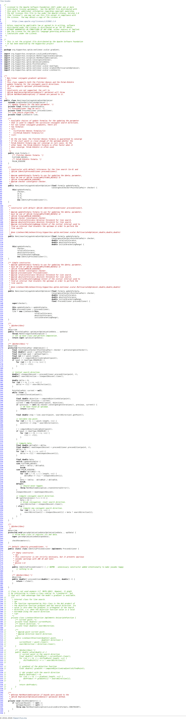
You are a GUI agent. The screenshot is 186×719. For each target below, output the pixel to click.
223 (1, 455)
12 (1, 27)
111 (1, 228)
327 (1, 666)
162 (1, 332)
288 (1, 587)
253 (1, 516)
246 (1, 502)
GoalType (22, 354)
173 (1, 354)
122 (1, 251)
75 (1, 155)
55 (1, 115)
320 (1, 652)
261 (1, 532)
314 (1, 640)
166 (1, 340)
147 (1, 301)
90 (1, 186)
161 (1, 330)
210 (1, 429)
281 (1, 573)
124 (1, 255)
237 (1, 484)
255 (1, 520)
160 (1, 328)
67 (1, 139)
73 (1, 151)
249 (1, 508)
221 (1, 451)
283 (1, 577)
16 (1, 35)
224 (1, 457)
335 (1, 683)
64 (1, 133)
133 (1, 273)
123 (1, 253)
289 (1, 589)
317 (1, 646)
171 (1, 350)
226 (1, 461)
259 (1, 528)
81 (1, 167)
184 (1, 376)
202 (1, 413)
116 (1, 238)
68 (1, 141)
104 (1, 214)
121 (1, 248)
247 (1, 504)
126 (1, 259)
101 (1, 208)
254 (1, 518)
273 (1, 557)
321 (1, 654)
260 (1, 530)
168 (1, 344)
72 (1, 149)
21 (1, 46)
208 (1, 425)
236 (1, 482)
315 (1, 642)
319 (1, 650)
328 (1, 668)
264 (1, 539)
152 (1, 311)
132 (1, 271)
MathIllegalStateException (32, 334)
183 (1, 374)
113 (1, 232)
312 (1, 636)
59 (1, 123)
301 (1, 614)
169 (1, 346)
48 (1, 100)
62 (1, 129)
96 (1, 198)
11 (1, 25)
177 (1, 362)
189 (1, 386)
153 (1, 313)
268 (1, 547)
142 (1, 291)
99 (1, 204)
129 (1, 265)
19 (1, 42)
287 (1, 585)
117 (1, 240)
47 (1, 98)
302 (1, 616)
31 (1, 66)
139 (1, 285)
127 (1, 261)
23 (1, 50)
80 (1, 165)
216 (1, 441)
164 (1, 336)
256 (1, 522)
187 (1, 382)
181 (1, 370)
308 (1, 628)
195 (1, 399)
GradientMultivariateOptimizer (31, 102)
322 (1, 656)
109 (1, 224)
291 (1, 593)
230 (1, 470)
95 (1, 196)
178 (1, 364)
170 (1, 348)
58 (1, 121)
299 (1, 610)
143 (1, 293)
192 (1, 393)
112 (1, 230)
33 (1, 70)
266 (1, 543)
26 (1, 56)
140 (1, 287)
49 (1, 102)
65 (1, 135)
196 (1, 401)
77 (1, 159)
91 (1, 188)
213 (1, 435)
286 (1, 583)
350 (1, 713)
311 (1, 634)
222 (1, 453)
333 (1, 679)
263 (1, 537)
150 (1, 307)
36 (1, 76)
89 (1, 184)
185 (1, 378)
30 (1, 64)
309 (1, 630)
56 (1, 117)
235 (1, 480)
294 (1, 599)
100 (1, 206)
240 (1, 490)
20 (1, 44)
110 (1, 226)
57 (1, 119)
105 (1, 216)
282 (1, 575)
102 (1, 210)
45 (1, 94)
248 (1, 506)
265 (1, 541)
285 (1, 581)
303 (1, 618)
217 (1, 443)
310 (1, 632)
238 (1, 486)
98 (1, 202)
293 (1, 597)
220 (1, 449)
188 (1, 384)
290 (1, 591)
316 (1, 644)
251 (1, 512)
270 (1, 551)
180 (1, 368)
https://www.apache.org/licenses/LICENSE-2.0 (34, 21)
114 (1, 234)
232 (1, 474)
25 (1, 54)
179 (1, 366)
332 (1, 677)
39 (1, 82)
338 (1, 689)
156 (1, 319)
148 (1, 303)
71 (1, 147)
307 (1, 626)
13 (1, 29)
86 (1, 177)
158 (1, 324)
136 (1, 279)
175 (1, 358)
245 (1, 500)
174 (1, 356)
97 (1, 200)
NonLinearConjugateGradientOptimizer (35, 100)
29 (1, 62)
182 (1, 372)
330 (1, 672)
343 (1, 699)
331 (1, 674)
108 (1, 222)
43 (1, 90)
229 (1, 468)
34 (1, 72)
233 (1, 476)
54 (1, 113)
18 (1, 40)
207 (1, 423)
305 (1, 622)
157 (1, 322)
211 (1, 431)
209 (1, 427)
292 (1, 595)
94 (1, 194)
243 (1, 496)
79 (1, 163)
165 (1, 338)
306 (1, 624)
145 (1, 297)
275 (1, 561)
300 (1, 612)
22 (1, 48)
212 (1, 433)
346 (1, 705)
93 (1, 192)
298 (1, 608)
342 (1, 697)
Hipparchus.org (20, 718)
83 (1, 171)
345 (1, 703)
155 (1, 317)
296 (1, 603)
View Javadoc (5, 1)
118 (1, 242)
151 (1, 309)
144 (1, 295)
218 (1, 445)
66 (1, 137)
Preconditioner (29, 111)
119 (1, 244)
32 (1, 68)
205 (1, 419)
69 (1, 143)
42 (1, 88)
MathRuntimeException (36, 707)
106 (1, 218)
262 (1, 535)
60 (1, 125)
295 (1, 601)
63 (1, 131)
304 (1, 620)
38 (1, 80)
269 (1, 549)
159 (1, 326)
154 (1, 315)
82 (1, 169)
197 (1, 403)
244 (1, 498)
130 (1, 267)
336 (1, 685)
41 (1, 86)
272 (1, 555)
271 (1, 553)
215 (1, 439)
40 (1, 84)
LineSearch (27, 115)
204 (1, 417)
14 (1, 31)
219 (1, 447)
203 (1, 415)
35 (1, 74)
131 (1, 269)
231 (1, 472)
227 (1, 464)
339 (1, 691)
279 (1, 569)
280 (1, 571)
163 (1, 334)
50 (1, 104)
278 (1, 567)
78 (1, 161)
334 (1, 681)
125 (1, 257)
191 (1, 390)
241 (1, 492)
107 (1, 220)
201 (1, 411)
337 (1, 687)
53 (1, 111)
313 (1, 638)
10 (1, 23)
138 (1, 283)
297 (1, 606)
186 (1, 380)
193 (1, 395)
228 (1, 466)
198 (1, 405)
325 (1, 662)
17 (1, 38)
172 (1, 352)
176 (1, 360)
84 (1, 173)
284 (1, 579)
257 (1, 524)
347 (1, 707)
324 (1, 660)
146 (1, 299)
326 (1, 664)
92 (1, 190)
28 (1, 60)
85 (1, 175)
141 (1, 289)
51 (1, 106)
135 (1, 277)
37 (1, 78)
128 (1, 263)
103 (1, 212)
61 (1, 127)
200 (1, 409)
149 (1, 305)
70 (1, 145)
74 (1, 153)
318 (1, 648)
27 (1, 58)
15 (1, 33)
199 (1, 407)
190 (1, 388)
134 (1, 275)
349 (1, 711)
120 (1, 246)
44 (1, 92)
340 (1, 693)
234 (1, 478)
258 (1, 526)
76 (1, 157)
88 (1, 182)
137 (1, 281)
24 (1, 52)
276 (1, 563)
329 (1, 670)
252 (1, 514)
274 (1, 559)
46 (1, 96)
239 (1, 488)
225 (1, 459)
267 (1, 545)
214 (1, 437)
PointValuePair (22, 332)
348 (1, 709)
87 (1, 180)
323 (1, 658)
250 (1, 510)
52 (1, 109)
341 (1, 695)
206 (1, 421)
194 (1, 397)
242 (1, 494)
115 (1, 236)
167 (1, 342)
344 (1, 701)
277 (1, 565)
